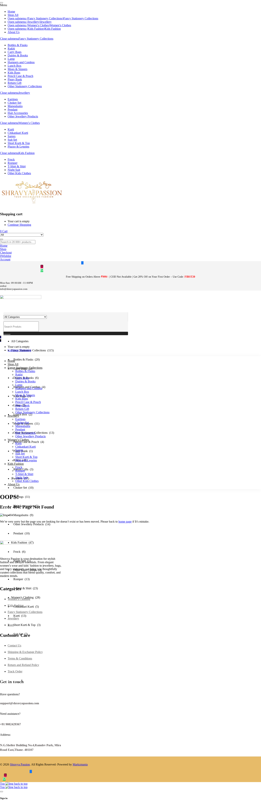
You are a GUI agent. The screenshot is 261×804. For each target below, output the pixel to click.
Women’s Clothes (29, 122)
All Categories (19, 341)
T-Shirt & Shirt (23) (24, 588)
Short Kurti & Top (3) (26, 624)
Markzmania (80, 764)
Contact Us (14, 645)
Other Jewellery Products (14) (30, 524)
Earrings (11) (20, 496)
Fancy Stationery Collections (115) (32, 350)
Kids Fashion (27, 153)
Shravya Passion (20, 764)
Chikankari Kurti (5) (25, 606)
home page (125, 521)
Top (3, 783)
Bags (11, 624)
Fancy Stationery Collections (36, 38)
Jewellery (24, 92)
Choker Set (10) (22, 487)
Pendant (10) (20, 533)
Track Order (15, 671)
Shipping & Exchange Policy (25, 652)
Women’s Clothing (19, 599)
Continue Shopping (19, 224)
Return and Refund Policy (23, 665)
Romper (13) (20, 579)
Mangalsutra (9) (22, 515)
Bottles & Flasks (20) (25, 359)
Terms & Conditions (20, 658)
